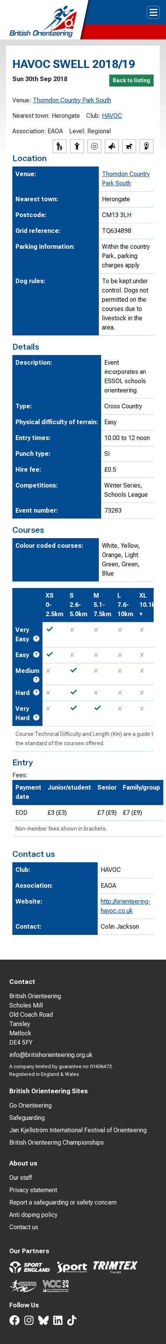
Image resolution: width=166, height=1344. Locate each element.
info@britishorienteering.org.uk (51, 1055)
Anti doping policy (33, 1214)
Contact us (23, 1227)
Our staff (20, 1177)
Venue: (21, 100)
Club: (93, 115)
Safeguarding (27, 1117)
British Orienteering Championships (56, 1142)
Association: (29, 131)
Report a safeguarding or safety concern (63, 1202)
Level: (77, 131)
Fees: (20, 775)
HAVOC (112, 115)
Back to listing (131, 80)
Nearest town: (31, 115)
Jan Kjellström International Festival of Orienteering (78, 1130)
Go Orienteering (30, 1105)
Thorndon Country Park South (72, 100)
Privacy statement (33, 1190)
